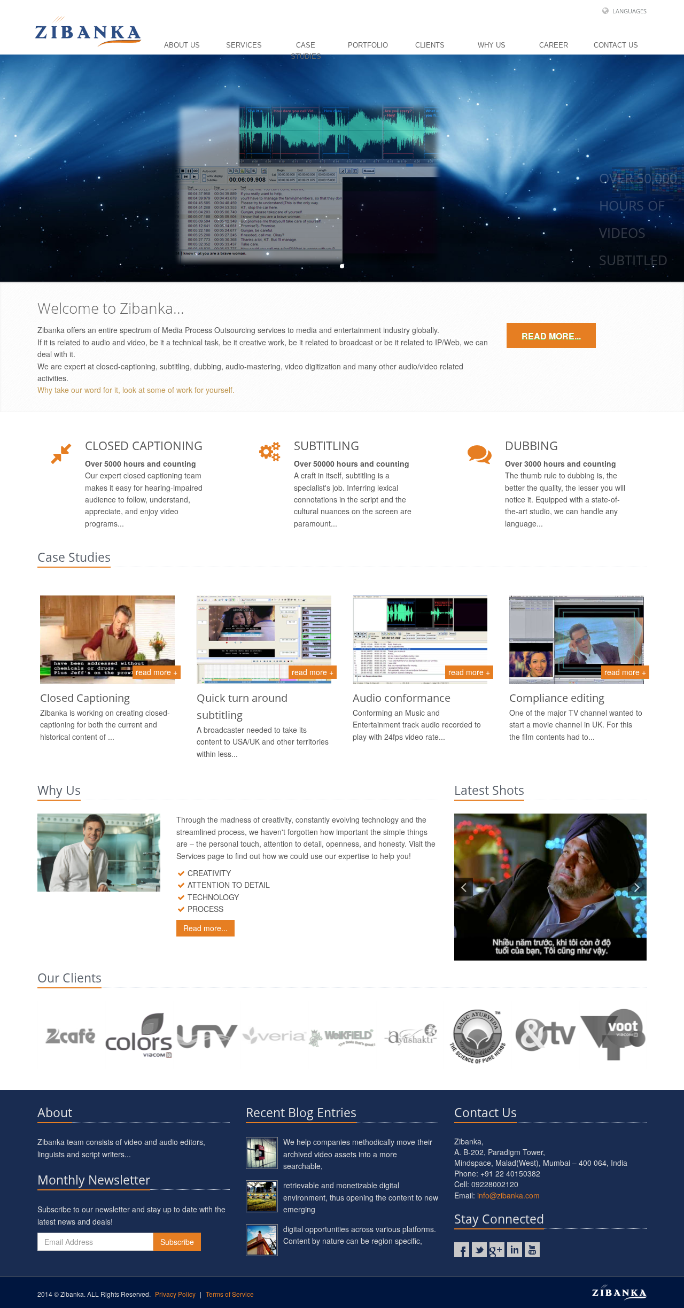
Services (244, 45)
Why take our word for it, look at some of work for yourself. (136, 389)
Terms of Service (230, 1293)
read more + (156, 672)
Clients (430, 45)
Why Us (492, 45)
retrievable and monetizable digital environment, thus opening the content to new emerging (360, 1197)
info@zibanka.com (508, 1195)
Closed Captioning (85, 698)
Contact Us (616, 45)
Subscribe (177, 1241)
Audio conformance (401, 698)
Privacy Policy (175, 1293)
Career (553, 45)
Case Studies (306, 48)
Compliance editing (556, 698)
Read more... (551, 336)
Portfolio (368, 45)
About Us (182, 45)
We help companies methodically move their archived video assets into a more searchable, (357, 1153)
